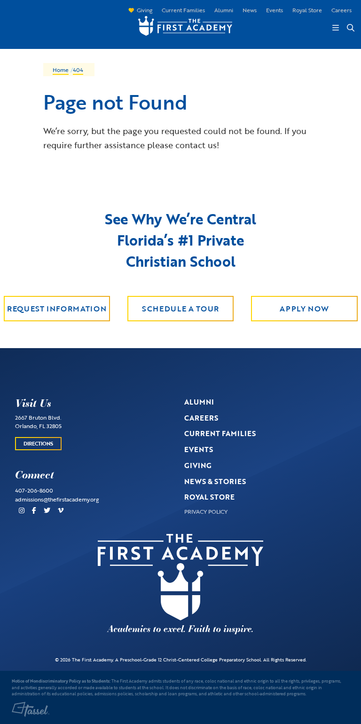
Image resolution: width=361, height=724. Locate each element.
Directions (38, 443)
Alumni (223, 10)
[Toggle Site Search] (350, 28)
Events (274, 10)
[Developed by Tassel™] (30, 709)
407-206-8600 (34, 490)
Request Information (56, 308)
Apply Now (304, 308)
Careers (341, 10)
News (250, 10)
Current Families (183, 10)
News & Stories (215, 481)
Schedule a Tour (180, 308)
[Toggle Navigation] (336, 28)
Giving (144, 10)
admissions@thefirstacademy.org (57, 499)
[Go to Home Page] (180, 24)
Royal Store (307, 10)
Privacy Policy (206, 511)
